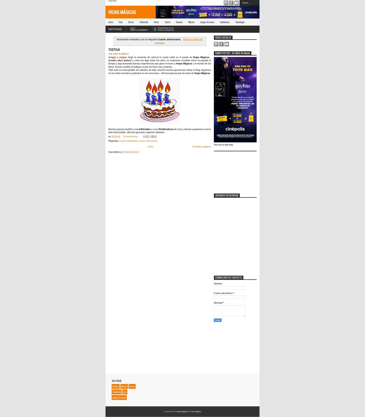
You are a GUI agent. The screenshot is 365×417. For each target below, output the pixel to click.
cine (125, 392)
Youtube (236, 3)
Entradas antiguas (202, 146)
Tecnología (240, 22)
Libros (156, 22)
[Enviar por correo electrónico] (144, 136)
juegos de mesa (119, 397)
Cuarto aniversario (128, 141)
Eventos (179, 22)
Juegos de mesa (207, 22)
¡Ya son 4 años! (118, 53)
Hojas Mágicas (122, 12)
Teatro (167, 22)
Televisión (143, 22)
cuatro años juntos (148, 141)
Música (191, 22)
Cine (120, 22)
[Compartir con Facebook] (152, 136)
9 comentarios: (131, 136)
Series (131, 22)
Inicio (110, 22)
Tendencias (225, 22)
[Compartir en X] (149, 136)
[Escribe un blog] (147, 136)
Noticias (115, 29)
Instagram (226, 3)
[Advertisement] (235, 170)
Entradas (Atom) (131, 152)
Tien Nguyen (196, 412)
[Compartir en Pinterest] (155, 136)
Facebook (231, 3)
